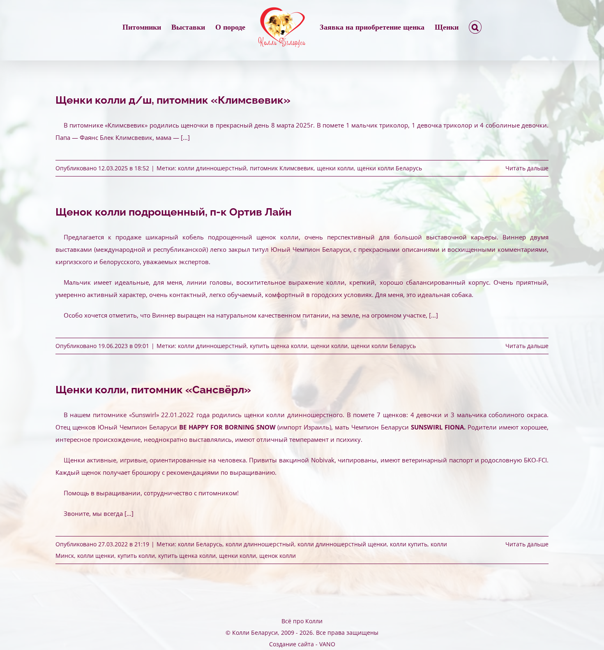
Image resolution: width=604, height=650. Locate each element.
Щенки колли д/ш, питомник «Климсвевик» (172, 100)
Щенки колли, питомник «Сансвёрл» (153, 389)
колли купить (408, 544)
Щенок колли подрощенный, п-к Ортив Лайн (173, 212)
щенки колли (335, 168)
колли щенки (95, 555)
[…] (433, 315)
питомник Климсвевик (282, 168)
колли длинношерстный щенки (342, 544)
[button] (444, 27)
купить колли (136, 555)
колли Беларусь (200, 544)
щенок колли (277, 555)
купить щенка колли (278, 346)
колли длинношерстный (212, 168)
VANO (327, 644)
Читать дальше (527, 168)
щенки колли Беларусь (389, 168)
